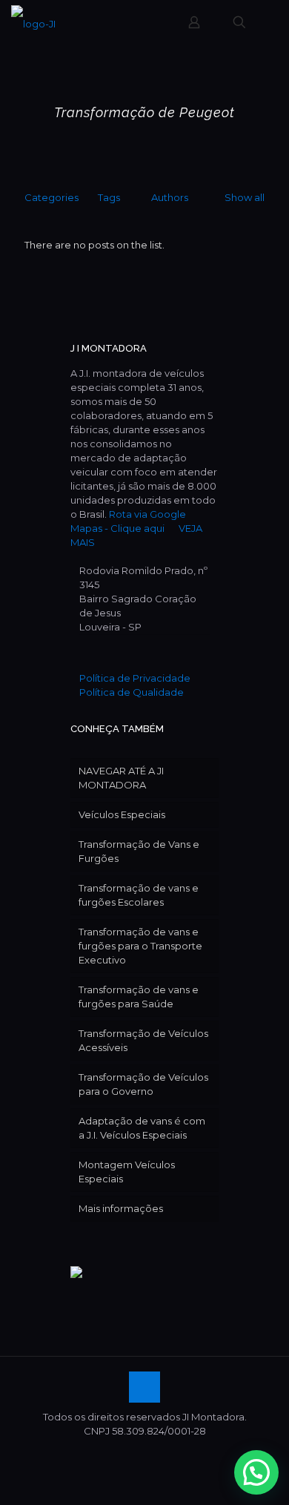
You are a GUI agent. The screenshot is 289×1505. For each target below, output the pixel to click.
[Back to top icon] (144, 1387)
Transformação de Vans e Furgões (139, 851)
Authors (169, 197)
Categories (51, 197)
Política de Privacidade (134, 678)
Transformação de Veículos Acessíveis (143, 1040)
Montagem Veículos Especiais (127, 1172)
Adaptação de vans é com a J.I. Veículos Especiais (142, 1128)
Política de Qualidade (131, 692)
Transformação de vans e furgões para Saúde (139, 997)
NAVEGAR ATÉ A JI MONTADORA (121, 778)
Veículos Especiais (122, 814)
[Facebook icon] (144, 1452)
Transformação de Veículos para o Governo (143, 1084)
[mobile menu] (269, 22)
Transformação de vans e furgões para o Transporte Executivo (140, 946)
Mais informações (121, 1208)
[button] (256, 1472)
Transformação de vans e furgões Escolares (139, 895)
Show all (245, 197)
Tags (109, 197)
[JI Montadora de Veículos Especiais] (33, 22)
